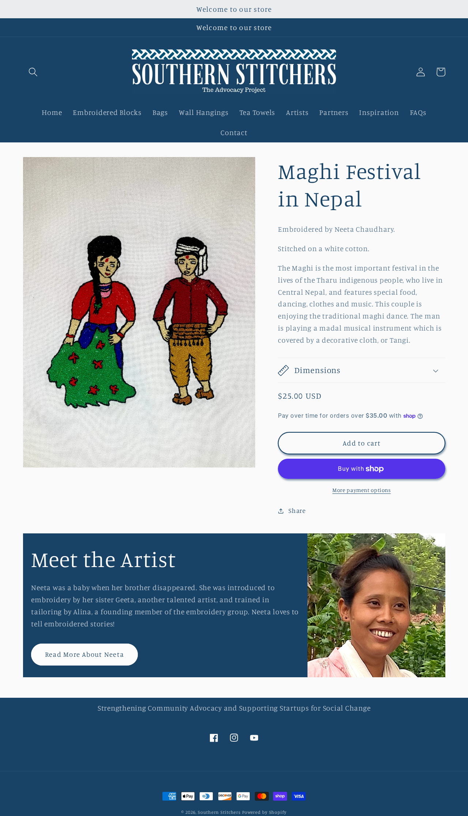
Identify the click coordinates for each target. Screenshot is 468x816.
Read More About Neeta (84, 654)
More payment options (361, 490)
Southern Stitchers (219, 812)
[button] (33, 72)
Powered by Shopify (264, 812)
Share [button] (297, 510)
